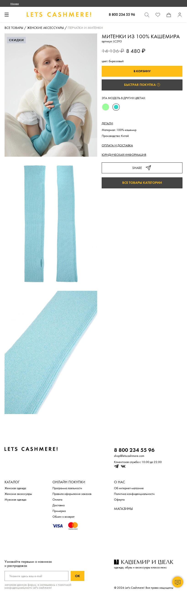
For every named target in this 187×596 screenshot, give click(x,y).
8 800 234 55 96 (122, 14)
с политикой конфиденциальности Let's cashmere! (38, 586)
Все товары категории (142, 183)
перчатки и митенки (85, 28)
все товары (14, 28)
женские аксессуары (45, 28)
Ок (77, 576)
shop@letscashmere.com (129, 456)
